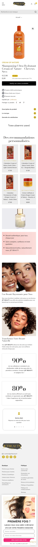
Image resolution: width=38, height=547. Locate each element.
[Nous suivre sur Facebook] (3, 457)
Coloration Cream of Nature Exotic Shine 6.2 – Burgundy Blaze (28, 165)
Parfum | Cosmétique (8, 474)
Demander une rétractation (25, 474)
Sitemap (23, 492)
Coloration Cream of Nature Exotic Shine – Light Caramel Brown (10, 165)
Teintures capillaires (8, 480)
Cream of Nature (10, 62)
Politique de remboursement (25, 488)
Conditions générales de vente (27, 478)
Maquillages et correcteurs (6, 483)
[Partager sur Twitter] (20, 102)
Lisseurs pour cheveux (8, 477)
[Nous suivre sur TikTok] (15, 457)
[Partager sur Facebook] (16, 102)
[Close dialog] (35, 496)
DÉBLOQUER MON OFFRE (19, 540)
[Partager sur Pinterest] (23, 102)
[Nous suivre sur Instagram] (7, 457)
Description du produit (9, 109)
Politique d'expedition (27, 485)
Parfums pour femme (8, 469)
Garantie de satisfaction (10, 117)
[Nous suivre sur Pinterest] (11, 457)
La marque (5, 113)
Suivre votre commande (24, 469)
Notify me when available (19, 83)
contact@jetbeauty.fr (10, 454)
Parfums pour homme (8, 471)
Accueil (18, 17)
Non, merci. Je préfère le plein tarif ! (19, 543)
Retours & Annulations (27, 482)
